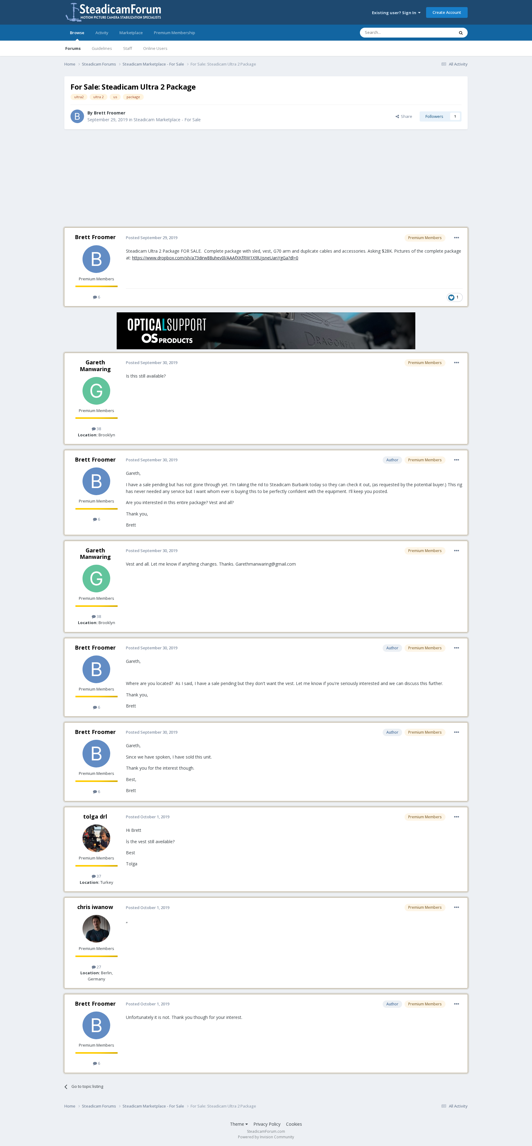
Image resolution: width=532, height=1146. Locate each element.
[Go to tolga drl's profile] (96, 838)
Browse (77, 32)
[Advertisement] (266, 178)
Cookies (294, 1124)
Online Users (155, 48)
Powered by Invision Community (266, 1137)
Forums (73, 48)
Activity (101, 32)
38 (98, 428)
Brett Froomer (109, 113)
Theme (237, 1124)
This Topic (437, 32)
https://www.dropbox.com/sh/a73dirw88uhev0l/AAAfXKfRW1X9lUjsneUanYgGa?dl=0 (215, 258)
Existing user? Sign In (395, 12)
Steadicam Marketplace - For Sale (167, 119)
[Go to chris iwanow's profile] (96, 929)
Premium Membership (174, 32)
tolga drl (95, 816)
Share (405, 116)
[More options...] (456, 238)
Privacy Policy (266, 1124)
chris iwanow (95, 907)
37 (98, 876)
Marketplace (131, 32)
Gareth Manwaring (95, 366)
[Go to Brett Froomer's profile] (77, 116)
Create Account (447, 12)
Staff (127, 48)
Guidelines (102, 48)
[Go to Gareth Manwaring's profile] (96, 391)
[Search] (461, 33)
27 (98, 967)
